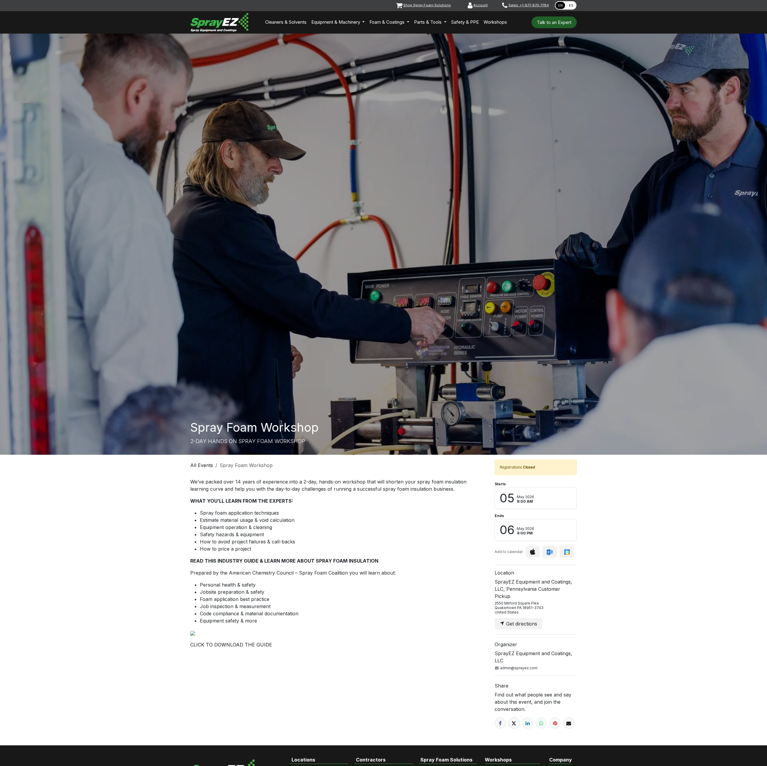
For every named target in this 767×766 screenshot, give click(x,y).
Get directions (521, 624)
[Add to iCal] (533, 551)
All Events (201, 465)
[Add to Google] (566, 552)
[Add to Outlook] (549, 552)
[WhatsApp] (541, 723)
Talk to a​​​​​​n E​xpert (554, 22)
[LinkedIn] (527, 723)
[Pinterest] (555, 723)
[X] (514, 723)
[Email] (568, 723)
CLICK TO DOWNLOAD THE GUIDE (231, 645)
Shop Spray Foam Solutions (427, 5)
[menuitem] (286, 22)
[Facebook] (500, 723)
